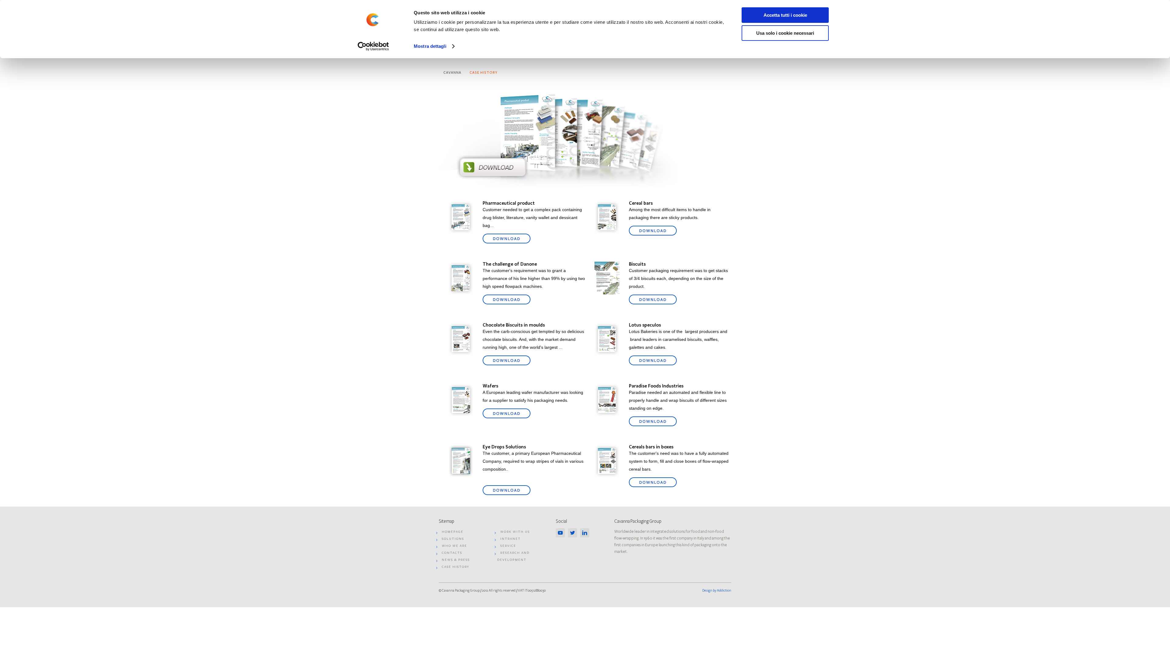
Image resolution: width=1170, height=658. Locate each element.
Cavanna (452, 73)
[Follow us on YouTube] (562, 534)
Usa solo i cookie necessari (785, 33)
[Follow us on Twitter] (574, 534)
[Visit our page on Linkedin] (586, 534)
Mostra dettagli (430, 46)
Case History (484, 73)
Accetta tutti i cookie (785, 15)
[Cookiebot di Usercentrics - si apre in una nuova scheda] (373, 46)
